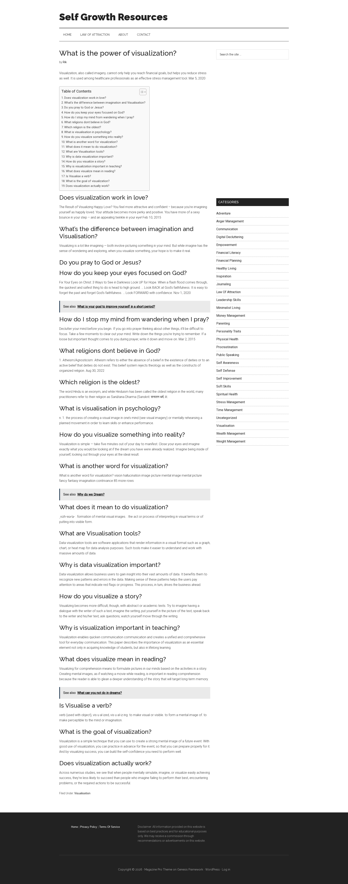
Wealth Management (230, 433)
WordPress (212, 869)
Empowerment (226, 245)
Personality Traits (228, 331)
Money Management (230, 316)
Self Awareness (227, 363)
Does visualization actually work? (87, 186)
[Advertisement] (246, 128)
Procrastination (227, 347)
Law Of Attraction (228, 292)
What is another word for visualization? (92, 142)
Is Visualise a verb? (78, 176)
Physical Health (227, 339)
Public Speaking (227, 355)
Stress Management (230, 402)
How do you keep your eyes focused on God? (94, 112)
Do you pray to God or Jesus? (84, 107)
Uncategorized (226, 418)
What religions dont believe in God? (87, 122)
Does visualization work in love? (85, 98)
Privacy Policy (88, 826)
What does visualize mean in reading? (90, 171)
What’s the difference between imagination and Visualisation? (104, 102)
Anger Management (230, 221)
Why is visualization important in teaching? (94, 166)
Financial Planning (228, 260)
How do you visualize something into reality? (93, 137)
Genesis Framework (190, 869)
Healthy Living (226, 268)
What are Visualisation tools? (85, 151)
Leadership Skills (228, 300)
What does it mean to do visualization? (91, 147)
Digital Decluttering (229, 237)
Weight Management (230, 441)
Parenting (223, 323)
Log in (226, 869)
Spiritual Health (227, 394)
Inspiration (223, 276)
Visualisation (82, 793)
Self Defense (225, 371)
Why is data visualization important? (89, 156)
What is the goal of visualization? (88, 181)
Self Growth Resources (113, 17)
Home (74, 826)
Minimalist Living (228, 308)
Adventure (223, 213)
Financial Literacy (228, 253)
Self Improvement (229, 378)
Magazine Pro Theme (158, 869)
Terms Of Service (109, 826)
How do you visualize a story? (85, 161)
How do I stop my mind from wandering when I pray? (99, 117)
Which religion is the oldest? (82, 127)
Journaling (223, 284)
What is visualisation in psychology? (88, 132)
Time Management (229, 410)
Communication (227, 229)
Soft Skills (223, 386)
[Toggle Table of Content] (140, 92)
